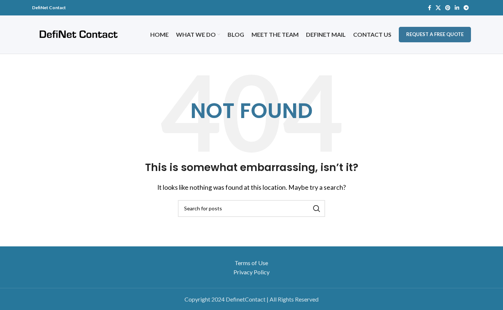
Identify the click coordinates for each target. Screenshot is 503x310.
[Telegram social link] (466, 8)
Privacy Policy (251, 271)
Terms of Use (251, 262)
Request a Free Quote (435, 34)
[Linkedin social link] (457, 8)
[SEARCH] (316, 208)
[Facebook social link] (429, 8)
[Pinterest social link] (448, 8)
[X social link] (438, 8)
